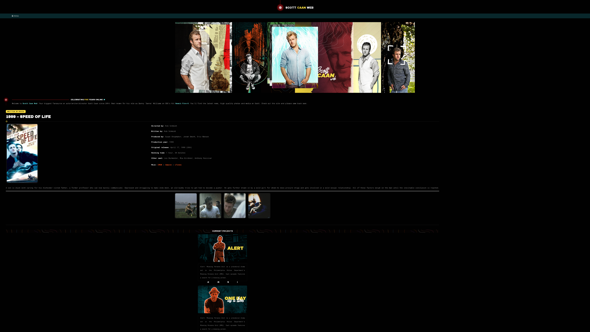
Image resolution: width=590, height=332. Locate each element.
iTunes (178, 165)
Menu (16, 16)
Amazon (168, 165)
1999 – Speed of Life (28, 117)
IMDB (160, 165)
